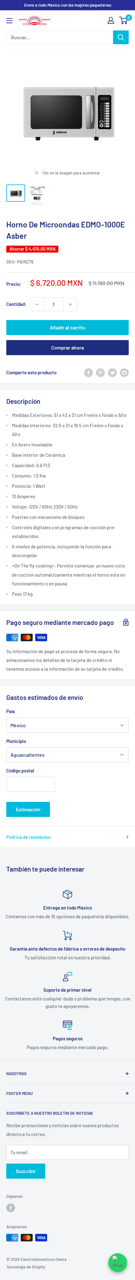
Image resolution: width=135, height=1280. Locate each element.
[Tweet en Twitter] (112, 372)
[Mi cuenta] (111, 20)
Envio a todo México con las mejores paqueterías (67, 5)
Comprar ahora (67, 347)
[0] (123, 20)
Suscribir (26, 1171)
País (10, 711)
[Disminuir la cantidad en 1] (37, 304)
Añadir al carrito (67, 327)
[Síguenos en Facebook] (10, 1207)
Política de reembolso (28, 837)
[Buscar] (121, 37)
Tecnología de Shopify (25, 1266)
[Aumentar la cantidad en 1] (70, 304)
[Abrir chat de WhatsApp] (117, 1262)
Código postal (20, 770)
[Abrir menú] (9, 20)
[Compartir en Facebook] (88, 372)
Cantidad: (16, 304)
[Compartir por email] (124, 372)
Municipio (16, 741)
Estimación (28, 809)
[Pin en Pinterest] (100, 372)
